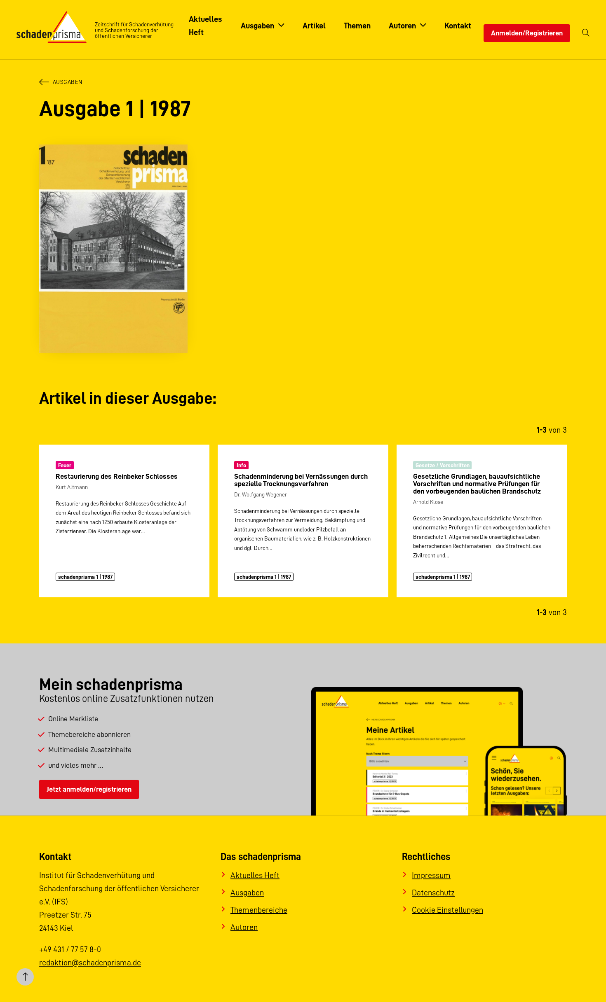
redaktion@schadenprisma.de (90, 962)
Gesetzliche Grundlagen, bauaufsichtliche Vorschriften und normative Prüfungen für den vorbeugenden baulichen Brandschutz (477, 484)
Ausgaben (67, 82)
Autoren (244, 927)
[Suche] (586, 33)
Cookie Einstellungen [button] (447, 910)
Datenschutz (433, 892)
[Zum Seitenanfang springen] (25, 977)
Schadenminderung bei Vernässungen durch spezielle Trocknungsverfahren (301, 480)
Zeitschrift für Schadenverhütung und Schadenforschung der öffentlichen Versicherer (134, 30)
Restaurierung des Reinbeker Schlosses (117, 476)
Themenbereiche (258, 910)
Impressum (431, 875)
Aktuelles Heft (255, 875)
